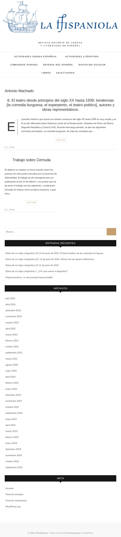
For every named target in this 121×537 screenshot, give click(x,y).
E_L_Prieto (10, 147)
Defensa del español (58, 65)
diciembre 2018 (13, 449)
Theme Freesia (56, 533)
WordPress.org (13, 506)
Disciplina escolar (92, 65)
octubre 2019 (12, 407)
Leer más (60, 140)
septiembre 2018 (14, 467)
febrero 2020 (12, 382)
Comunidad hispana (24, 65)
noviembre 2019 (14, 401)
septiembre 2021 (14, 352)
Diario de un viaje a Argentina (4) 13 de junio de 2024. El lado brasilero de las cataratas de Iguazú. (55, 253)
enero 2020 (11, 389)
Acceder (10, 488)
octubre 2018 (12, 461)
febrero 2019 (12, 437)
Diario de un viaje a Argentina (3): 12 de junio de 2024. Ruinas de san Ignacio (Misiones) (50, 259)
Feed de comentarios (16, 500)
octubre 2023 (12, 322)
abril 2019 (10, 425)
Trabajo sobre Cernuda (31, 160)
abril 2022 (10, 328)
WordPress (88, 533)
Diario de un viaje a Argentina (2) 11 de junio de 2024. (32, 265)
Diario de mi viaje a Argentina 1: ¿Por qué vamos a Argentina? (37, 271)
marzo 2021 (11, 358)
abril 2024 (10, 304)
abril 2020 (10, 376)
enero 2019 (11, 443)
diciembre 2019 (13, 395)
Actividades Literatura (82, 56)
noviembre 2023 (14, 316)
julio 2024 (10, 298)
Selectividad (65, 73)
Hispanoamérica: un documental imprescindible (29, 277)
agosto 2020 (12, 364)
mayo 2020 (11, 370)
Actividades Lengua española (35, 56)
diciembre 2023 (13, 310)
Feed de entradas (14, 494)
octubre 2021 (12, 346)
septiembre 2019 (14, 413)
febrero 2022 (12, 340)
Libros (46, 73)
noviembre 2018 (14, 455)
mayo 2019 (11, 419)
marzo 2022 (11, 334)
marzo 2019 (11, 431)
